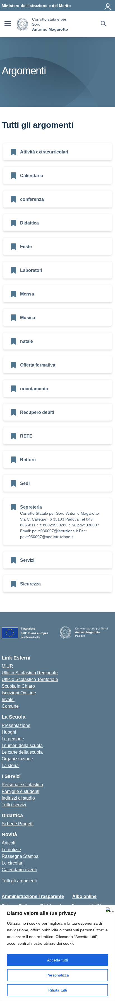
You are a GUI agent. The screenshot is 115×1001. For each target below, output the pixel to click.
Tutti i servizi (14, 804)
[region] (57, 953)
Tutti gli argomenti (19, 880)
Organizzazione (17, 758)
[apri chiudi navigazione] (7, 24)
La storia (10, 765)
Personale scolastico (22, 784)
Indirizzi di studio (18, 798)
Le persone (13, 738)
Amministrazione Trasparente (33, 896)
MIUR (7, 666)
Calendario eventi (19, 869)
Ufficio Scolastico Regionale (30, 672)
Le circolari (12, 863)
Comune (10, 706)
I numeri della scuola (22, 745)
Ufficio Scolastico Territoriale (30, 679)
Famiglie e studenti (20, 791)
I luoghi (9, 732)
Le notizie (11, 849)
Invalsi (8, 699)
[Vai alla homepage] (22, 24)
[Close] (109, 909)
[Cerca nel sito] (103, 24)
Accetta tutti (57, 960)
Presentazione (16, 725)
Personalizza (57, 975)
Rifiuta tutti (57, 990)
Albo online (84, 896)
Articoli (8, 843)
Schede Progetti (17, 823)
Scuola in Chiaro (18, 686)
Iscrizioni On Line (19, 692)
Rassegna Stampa (20, 856)
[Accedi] (108, 5)
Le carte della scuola (22, 752)
